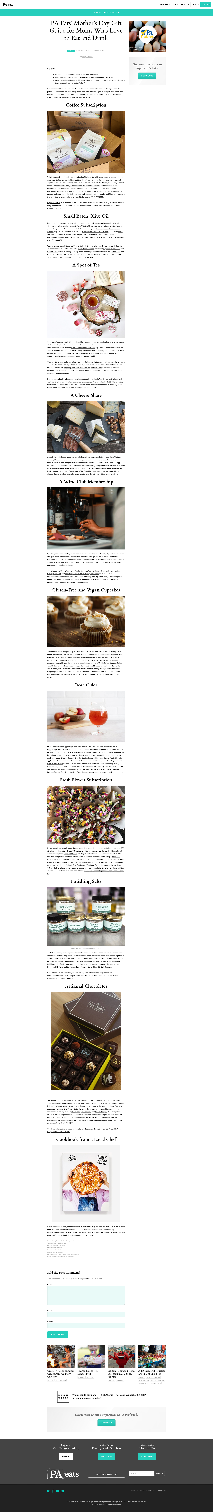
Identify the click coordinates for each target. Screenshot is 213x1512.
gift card (111, 254)
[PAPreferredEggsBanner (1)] (147, 51)
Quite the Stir (52, 362)
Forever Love (96, 368)
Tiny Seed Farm (93, 865)
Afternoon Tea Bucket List (103, 382)
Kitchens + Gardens (84, 51)
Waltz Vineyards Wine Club (85, 571)
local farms (112, 851)
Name (50, 1310)
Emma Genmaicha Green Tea (83, 348)
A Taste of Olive (87, 226)
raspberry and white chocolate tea (77, 368)
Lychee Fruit (115, 252)
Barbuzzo (76, 1112)
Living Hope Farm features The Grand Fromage (77, 471)
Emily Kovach (87, 57)
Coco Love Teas (53, 342)
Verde (110, 1120)
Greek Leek (115, 249)
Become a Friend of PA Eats (106, 12)
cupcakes (100, 666)
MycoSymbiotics (53, 976)
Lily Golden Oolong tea (98, 350)
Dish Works (107, 1395)
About (194, 4)
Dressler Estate (81, 758)
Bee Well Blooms (70, 854)
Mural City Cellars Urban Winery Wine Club (82, 574)
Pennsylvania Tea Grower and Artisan (103, 379)
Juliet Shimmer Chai (55, 350)
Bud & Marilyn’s (101, 1112)
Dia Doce (63, 660)
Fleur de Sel (85, 967)
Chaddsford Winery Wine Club (62, 571)
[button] (169, 4)
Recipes (184, 4)
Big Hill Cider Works (55, 764)
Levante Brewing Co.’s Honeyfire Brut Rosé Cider (66, 772)
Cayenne (106, 249)
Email (50, 1322)
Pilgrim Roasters (53, 203)
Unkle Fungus (69, 976)
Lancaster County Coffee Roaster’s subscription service (78, 186)
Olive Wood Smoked (86, 249)
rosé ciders (69, 749)
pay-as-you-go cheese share (104, 468)
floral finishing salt (65, 961)
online (112, 234)
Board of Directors (147, 1490)
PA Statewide (99, 51)
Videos (175, 4)
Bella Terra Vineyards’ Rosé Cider (103, 769)
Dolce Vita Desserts (75, 672)
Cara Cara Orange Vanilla (57, 254)
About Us (134, 1490)
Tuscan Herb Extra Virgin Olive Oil (95, 232)
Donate (205, 4)
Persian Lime (52, 252)
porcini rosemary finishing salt (104, 964)
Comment (51, 1285)
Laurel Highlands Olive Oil (70, 246)
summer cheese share (60, 468)
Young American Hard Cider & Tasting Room (70, 766)
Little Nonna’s (86, 1112)
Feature (71, 51)
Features (164, 4)
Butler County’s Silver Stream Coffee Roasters (73, 206)
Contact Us (161, 1490)
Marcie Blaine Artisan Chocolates (75, 1106)
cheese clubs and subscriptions (59, 474)
